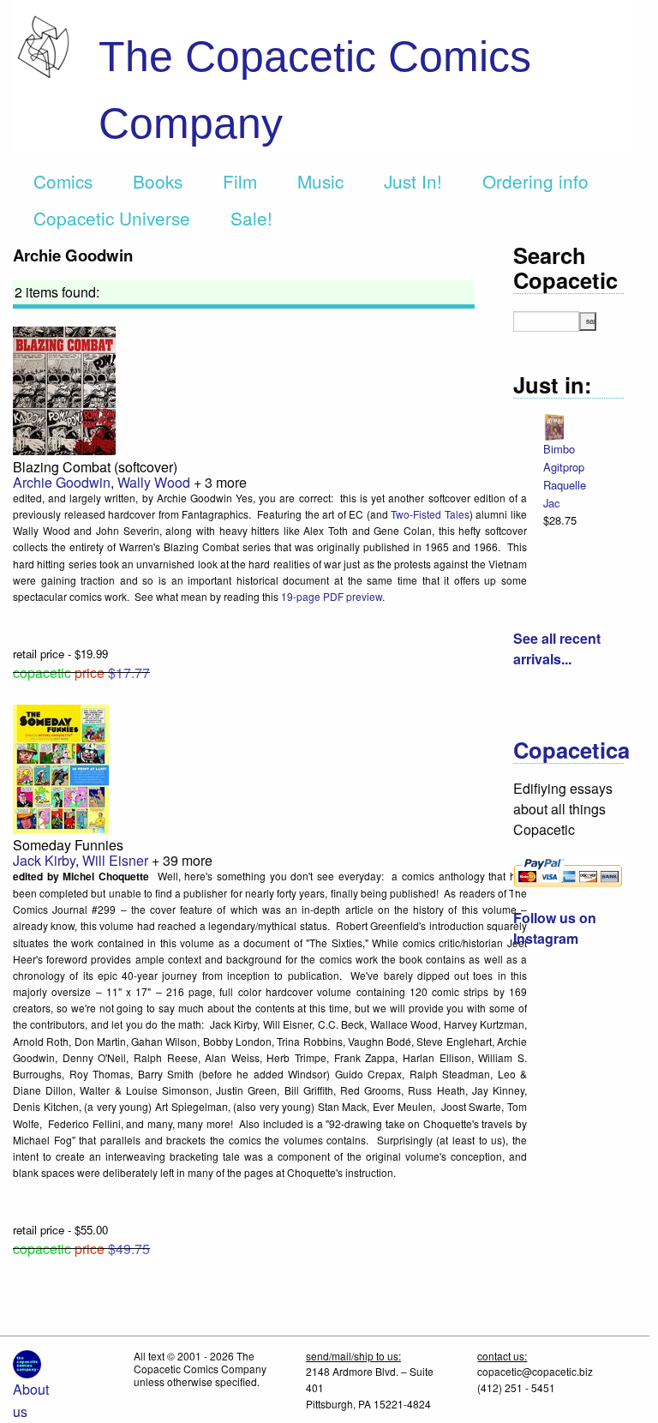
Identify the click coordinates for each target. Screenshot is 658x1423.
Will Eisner (115, 860)
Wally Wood (153, 482)
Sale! (251, 218)
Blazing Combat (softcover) (95, 467)
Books (157, 181)
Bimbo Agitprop (563, 458)
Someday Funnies (68, 845)
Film (240, 181)
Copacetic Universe (111, 218)
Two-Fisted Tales (430, 514)
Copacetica (571, 750)
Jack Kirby (44, 860)
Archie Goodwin (62, 482)
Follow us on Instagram (554, 928)
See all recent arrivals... (557, 648)
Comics (63, 181)
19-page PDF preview (331, 596)
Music (320, 181)
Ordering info (535, 181)
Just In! (413, 181)
